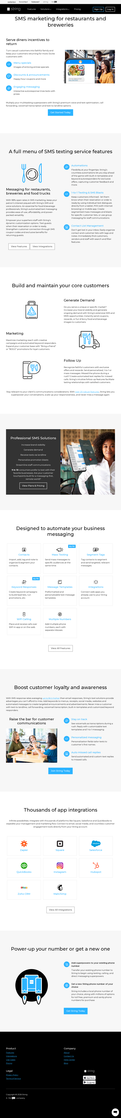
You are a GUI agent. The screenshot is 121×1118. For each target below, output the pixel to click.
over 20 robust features (87, 392)
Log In (110, 9)
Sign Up (98, 9)
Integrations (62, 9)
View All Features (60, 648)
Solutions (45, 9)
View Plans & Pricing (33, 485)
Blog (66, 1063)
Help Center (69, 1060)
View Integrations (42, 246)
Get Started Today (60, 112)
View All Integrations (60, 910)
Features (31, 9)
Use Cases (10, 1060)
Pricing (77, 9)
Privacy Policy (12, 1075)
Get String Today (75, 1011)
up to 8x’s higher (51, 698)
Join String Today (60, 771)
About (66, 1052)
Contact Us (69, 1056)
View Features (19, 246)
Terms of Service (13, 1078)
